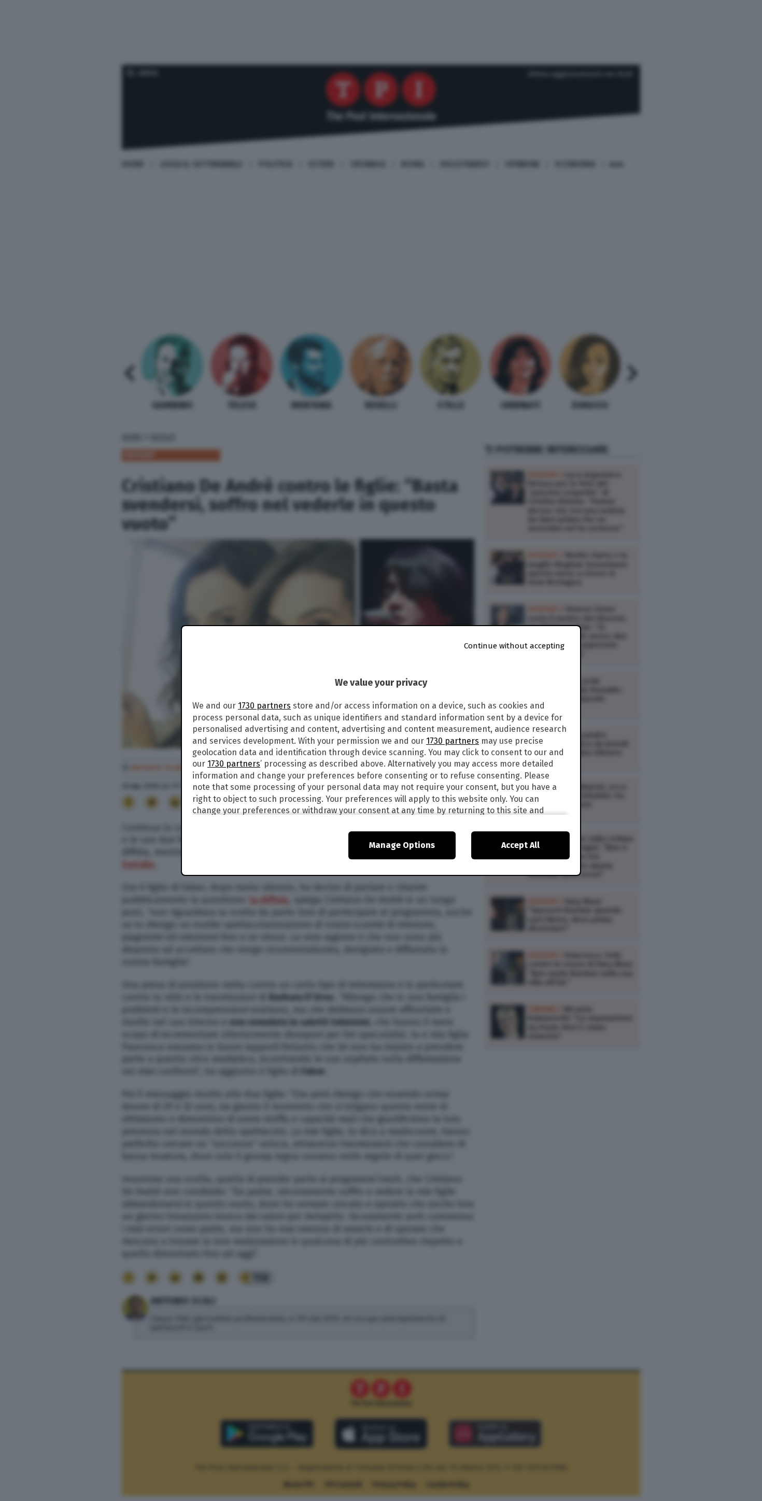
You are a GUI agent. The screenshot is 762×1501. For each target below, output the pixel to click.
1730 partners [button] (264, 706)
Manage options (402, 845)
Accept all (520, 845)
